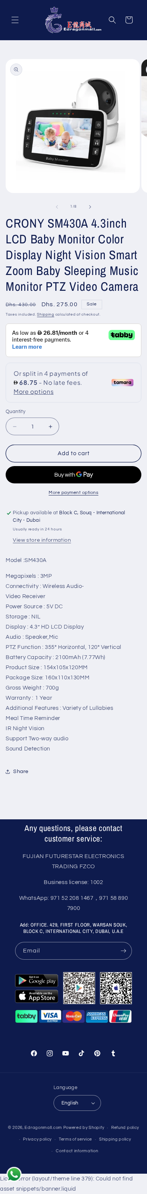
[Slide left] (57, 207)
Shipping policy (115, 1139)
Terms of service (75, 1139)
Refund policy (125, 1128)
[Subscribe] (123, 951)
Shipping (45, 314)
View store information (42, 540)
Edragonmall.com (43, 1128)
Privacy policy (37, 1139)
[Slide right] (90, 207)
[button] (15, 20)
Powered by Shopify (83, 1128)
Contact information (77, 1151)
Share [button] (21, 771)
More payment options (73, 492)
